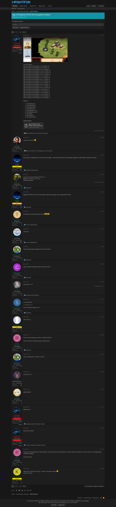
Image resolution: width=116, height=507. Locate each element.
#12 (103, 316)
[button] (46, 5)
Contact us (79, 497)
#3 (103, 155)
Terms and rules (87, 497)
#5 (103, 192)
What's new (42, 6)
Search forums (21, 8)
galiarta (26, 194)
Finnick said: (27, 302)
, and (35, 424)
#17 (103, 407)
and (31, 170)
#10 (103, 281)
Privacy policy (95, 497)
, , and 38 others (37, 133)
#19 (103, 449)
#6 (103, 211)
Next (24, 32)
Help (101, 497)
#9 (103, 264)
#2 (103, 137)
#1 (103, 35)
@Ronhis (25, 178)
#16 (103, 389)
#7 (103, 229)
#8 (103, 246)
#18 (103, 428)
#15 (103, 371)
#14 (103, 354)
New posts (13, 8)
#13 (103, 335)
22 (20, 32)
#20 (103, 468)
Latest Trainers (23, 6)
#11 (103, 299)
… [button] (18, 32)
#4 (103, 174)
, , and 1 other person (39, 151)
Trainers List (33, 6)
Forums (15, 6)
